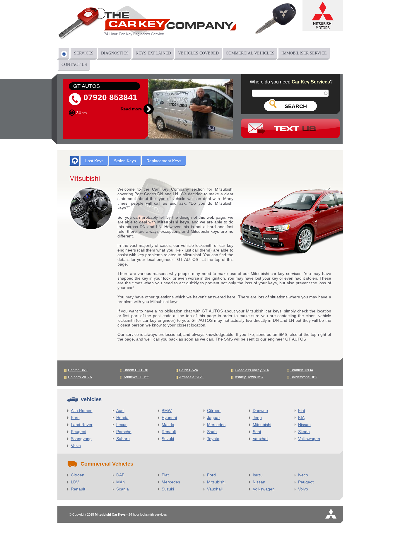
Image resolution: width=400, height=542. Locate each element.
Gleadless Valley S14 (252, 370)
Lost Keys (94, 160)
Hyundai (169, 417)
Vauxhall (260, 438)
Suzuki (168, 438)
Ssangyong (81, 438)
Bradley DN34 (301, 370)
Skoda (304, 431)
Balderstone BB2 (303, 377)
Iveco (303, 475)
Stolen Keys (125, 160)
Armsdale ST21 (191, 377)
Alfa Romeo (82, 410)
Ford (75, 417)
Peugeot (78, 431)
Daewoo (260, 410)
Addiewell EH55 (136, 377)
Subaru (123, 438)
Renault (169, 431)
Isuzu (258, 475)
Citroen (213, 410)
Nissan (304, 424)
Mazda (168, 424)
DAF (120, 475)
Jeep (257, 417)
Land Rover (82, 424)
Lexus (121, 424)
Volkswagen (309, 438)
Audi (120, 410)
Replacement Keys (163, 160)
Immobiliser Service (304, 53)
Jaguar (213, 417)
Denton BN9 (78, 370)
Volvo (76, 445)
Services (83, 53)
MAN (120, 482)
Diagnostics (115, 53)
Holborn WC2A (80, 377)
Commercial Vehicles (250, 53)
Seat (257, 431)
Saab (212, 431)
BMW (167, 410)
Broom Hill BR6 (136, 370)
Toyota (213, 438)
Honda (122, 417)
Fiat (301, 410)
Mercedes (216, 424)
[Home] (146, 24)
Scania (122, 489)
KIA (301, 417)
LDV (75, 482)
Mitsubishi (262, 424)
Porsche (123, 431)
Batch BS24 (188, 370)
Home (64, 54)
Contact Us (74, 64)
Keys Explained (153, 53)
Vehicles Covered (198, 53)
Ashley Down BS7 (249, 377)
